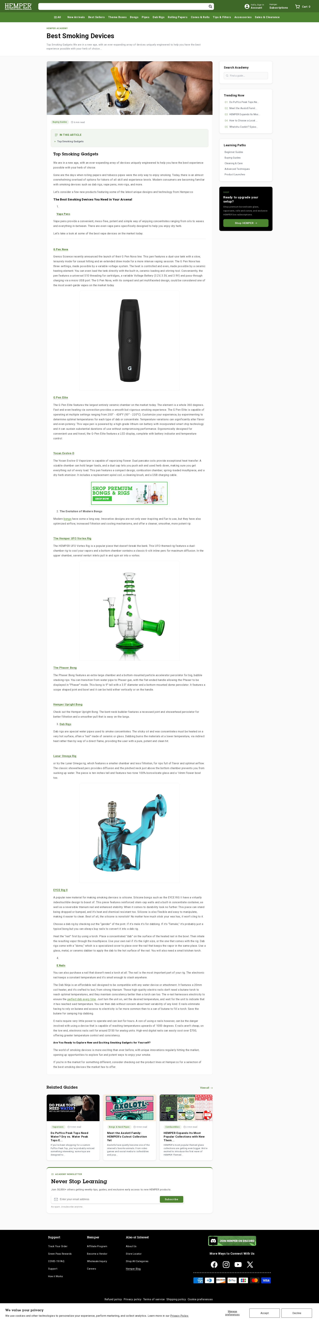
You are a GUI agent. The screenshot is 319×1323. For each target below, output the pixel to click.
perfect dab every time (81, 999)
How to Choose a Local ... (243, 120)
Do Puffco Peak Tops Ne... (244, 102)
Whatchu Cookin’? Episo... (243, 126)
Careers (91, 1268)
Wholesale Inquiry (97, 1261)
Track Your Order (58, 1246)
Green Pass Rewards (60, 1253)
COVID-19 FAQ (56, 1261)
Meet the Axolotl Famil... (243, 108)
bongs (67, 518)
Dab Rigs (65, 724)
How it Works (55, 1276)
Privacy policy (133, 1299)
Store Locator (134, 1253)
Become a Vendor (97, 1253)
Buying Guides (233, 157)
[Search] (210, 6)
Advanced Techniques (237, 169)
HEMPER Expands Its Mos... (244, 114)
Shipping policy (176, 1299)
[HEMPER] (18, 6)
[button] (57, 17)
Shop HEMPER (244, 223)
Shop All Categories (137, 1261)
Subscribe (171, 1199)
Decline (296, 1313)
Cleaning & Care (234, 163)
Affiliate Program (97, 1246)
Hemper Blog (133, 1268)
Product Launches (235, 174)
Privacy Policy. (179, 1315)
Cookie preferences (200, 1299)
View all (204, 1087)
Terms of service (154, 1299)
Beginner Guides (234, 152)
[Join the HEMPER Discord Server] (232, 1244)
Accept (265, 1313)
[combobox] (126, 6)
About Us (131, 1246)
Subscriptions (278, 7)
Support (52, 1268)
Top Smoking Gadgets (70, 141)
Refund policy (113, 1299)
